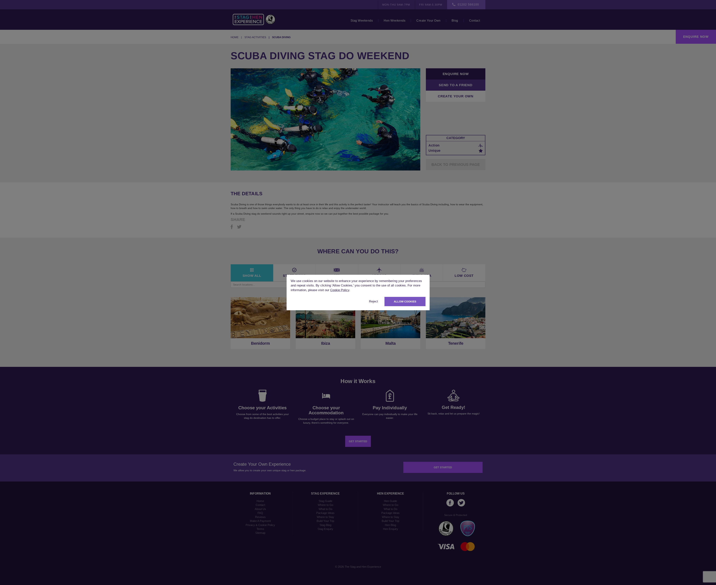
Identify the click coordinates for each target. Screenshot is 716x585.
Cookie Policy (339, 290)
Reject (373, 301)
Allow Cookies (405, 301)
